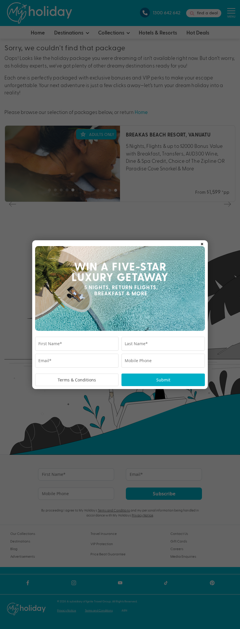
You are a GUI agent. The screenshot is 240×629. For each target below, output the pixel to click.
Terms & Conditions (77, 380)
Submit (163, 380)
